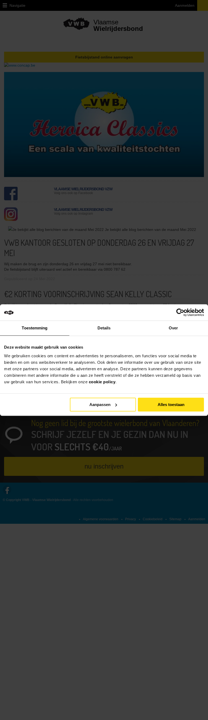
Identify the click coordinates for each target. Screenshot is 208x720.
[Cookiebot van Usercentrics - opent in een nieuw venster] (185, 312)
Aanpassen (99, 404)
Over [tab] (173, 328)
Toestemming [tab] (34, 328)
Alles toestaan (171, 404)
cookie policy (102, 381)
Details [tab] (104, 328)
